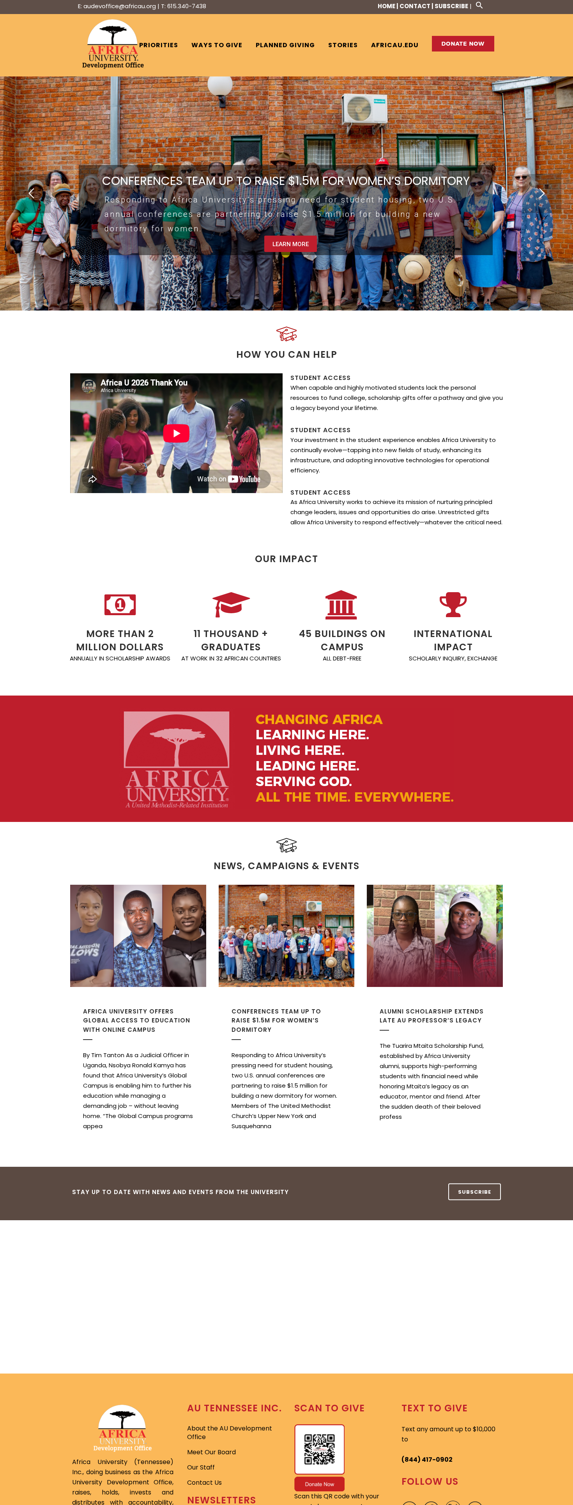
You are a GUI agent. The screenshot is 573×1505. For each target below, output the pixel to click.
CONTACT (415, 6)
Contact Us (204, 1482)
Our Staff (201, 1467)
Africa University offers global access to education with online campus (136, 1020)
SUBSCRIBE (451, 6)
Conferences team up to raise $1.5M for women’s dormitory (276, 1020)
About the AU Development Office (229, 1432)
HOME (386, 6)
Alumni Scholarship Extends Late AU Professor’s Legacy (432, 1016)
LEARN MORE (290, 244)
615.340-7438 (186, 6)
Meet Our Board (211, 1452)
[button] (476, 5)
